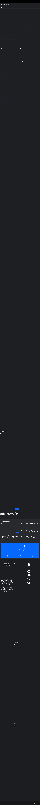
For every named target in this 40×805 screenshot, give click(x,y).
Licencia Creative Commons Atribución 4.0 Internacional (7, 566)
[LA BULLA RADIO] (24, 2)
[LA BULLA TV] (15, 2)
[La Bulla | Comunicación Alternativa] (6, 4)
